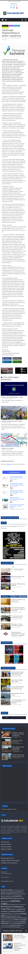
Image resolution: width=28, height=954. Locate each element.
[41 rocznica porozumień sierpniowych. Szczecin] (6, 615)
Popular (6, 596)
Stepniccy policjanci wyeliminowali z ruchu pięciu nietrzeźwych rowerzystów (18, 634)
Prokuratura (5, 918)
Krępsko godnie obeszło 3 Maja (12, 421)
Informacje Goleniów (6, 846)
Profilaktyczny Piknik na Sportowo (9, 863)
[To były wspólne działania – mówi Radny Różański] (6, 686)
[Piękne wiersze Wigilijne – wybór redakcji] (6, 679)
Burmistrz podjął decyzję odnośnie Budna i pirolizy (18, 755)
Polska (13, 914)
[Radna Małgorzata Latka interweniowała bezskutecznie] (7, 746)
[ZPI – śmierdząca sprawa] (6, 569)
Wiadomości (5, 27)
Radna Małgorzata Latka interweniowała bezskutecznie (18, 748)
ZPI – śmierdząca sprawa (17, 569)
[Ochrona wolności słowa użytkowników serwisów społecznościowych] (6, 671)
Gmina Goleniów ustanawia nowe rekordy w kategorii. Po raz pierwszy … (18, 609)
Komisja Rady (22, 904)
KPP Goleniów (8, 906)
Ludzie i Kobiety (23, 369)
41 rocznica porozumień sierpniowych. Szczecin (17, 616)
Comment (23, 596)
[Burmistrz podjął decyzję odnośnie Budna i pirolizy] (7, 754)
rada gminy (15, 918)
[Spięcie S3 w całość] (14, 434)
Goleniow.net (18, 898)
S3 (6, 921)
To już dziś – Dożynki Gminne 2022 (17, 741)
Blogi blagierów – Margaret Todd (14, 5)
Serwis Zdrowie (16, 921)
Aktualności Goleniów (6, 844)
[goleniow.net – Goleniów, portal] (2, 19)
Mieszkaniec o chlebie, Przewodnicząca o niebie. (17, 624)
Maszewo (13, 909)
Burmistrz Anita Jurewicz (18, 890)
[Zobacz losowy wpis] (25, 19)
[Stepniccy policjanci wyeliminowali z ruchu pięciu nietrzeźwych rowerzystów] (6, 631)
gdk (14, 896)
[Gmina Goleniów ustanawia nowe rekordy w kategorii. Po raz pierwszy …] (6, 606)
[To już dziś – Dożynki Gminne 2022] (7, 739)
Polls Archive (4, 528)
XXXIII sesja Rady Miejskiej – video (12, 397)
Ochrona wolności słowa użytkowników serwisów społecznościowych (17, 673)
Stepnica (11, 923)
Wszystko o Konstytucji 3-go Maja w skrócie (18, 600)
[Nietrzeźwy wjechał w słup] (6, 576)
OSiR (3, 911)
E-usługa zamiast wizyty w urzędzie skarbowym (6, 368)
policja (15, 911)
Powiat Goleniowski (10, 916)
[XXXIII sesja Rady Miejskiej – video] (14, 382)
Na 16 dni (14, 809)
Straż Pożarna (19, 923)
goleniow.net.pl (5, 901)
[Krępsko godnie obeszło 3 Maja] (14, 406)
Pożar (18, 916)
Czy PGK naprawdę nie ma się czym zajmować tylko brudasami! (18, 701)
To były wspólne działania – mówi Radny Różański (18, 687)
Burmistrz (6, 890)
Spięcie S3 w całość (8, 448)
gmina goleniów (11, 897)
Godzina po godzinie (6, 809)
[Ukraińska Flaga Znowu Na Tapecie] (6, 692)
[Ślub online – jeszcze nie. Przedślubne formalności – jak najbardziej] (7, 732)
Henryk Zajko (11, 904)
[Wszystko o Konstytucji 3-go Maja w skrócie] (6, 598)
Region (10, 25)
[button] (7, 358)
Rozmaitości (16, 25)
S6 (9, 921)
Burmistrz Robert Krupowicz (12, 893)
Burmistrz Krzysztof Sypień (9, 892)
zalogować (8, 464)
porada (18, 914)
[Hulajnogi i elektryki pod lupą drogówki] (6, 584)
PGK (8, 911)
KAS (16, 904)
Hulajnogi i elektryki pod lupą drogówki (10, 860)
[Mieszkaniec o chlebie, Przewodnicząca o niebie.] (6, 623)
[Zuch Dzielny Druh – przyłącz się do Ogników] (8, 935)
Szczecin (15, 925)
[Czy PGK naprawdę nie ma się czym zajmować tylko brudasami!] (6, 699)
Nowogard (21, 909)
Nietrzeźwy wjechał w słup (17, 576)
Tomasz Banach (10, 927)
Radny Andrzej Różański (8, 919)
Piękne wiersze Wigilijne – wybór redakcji (17, 680)
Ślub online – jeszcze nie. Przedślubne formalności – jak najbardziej (18, 734)
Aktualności (5, 25)
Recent (15, 596)
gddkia (9, 896)
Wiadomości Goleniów (6, 849)
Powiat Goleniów (5, 842)
